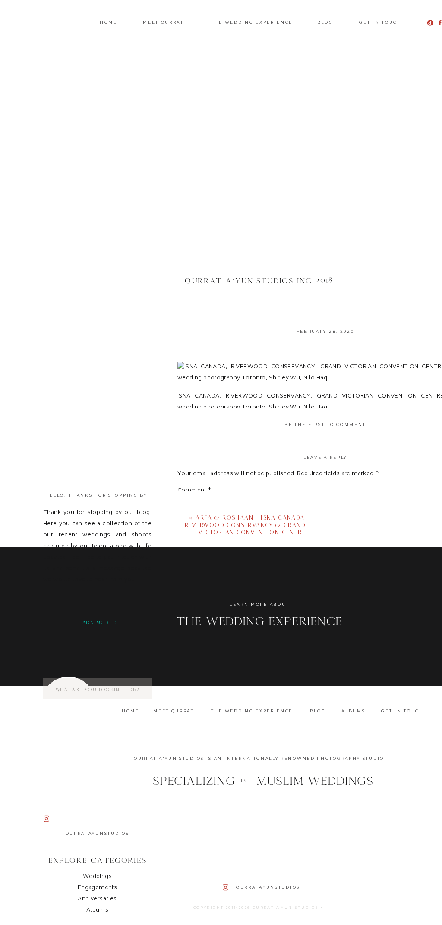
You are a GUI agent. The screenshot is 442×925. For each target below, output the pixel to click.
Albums (97, 911)
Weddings (97, 877)
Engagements (97, 888)
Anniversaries (97, 899)
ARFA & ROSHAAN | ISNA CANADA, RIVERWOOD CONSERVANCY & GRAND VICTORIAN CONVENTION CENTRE (245, 525)
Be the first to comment (325, 424)
